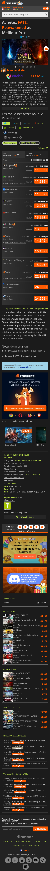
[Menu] (47, 3)
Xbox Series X (27, 127)
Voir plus (25, 108)
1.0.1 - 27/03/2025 (32, 474)
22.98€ (40, 276)
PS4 (28, 123)
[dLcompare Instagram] (21, 860)
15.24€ (40, 265)
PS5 (17, 123)
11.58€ (40, 170)
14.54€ (40, 240)
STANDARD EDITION (29, 143)
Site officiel (9, 457)
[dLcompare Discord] (25, 867)
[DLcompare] (25, 836)
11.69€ (40, 181)
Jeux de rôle (36, 460)
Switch (40, 123)
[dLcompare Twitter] (7, 860)
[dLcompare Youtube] (35, 860)
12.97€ (40, 205)
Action (18, 460)
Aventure (26, 460)
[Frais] (37, 160)
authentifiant (25, 367)
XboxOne (10, 127)
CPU (6, 486)
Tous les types (10, 143)
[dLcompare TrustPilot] (28, 860)
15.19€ (40, 251)
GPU (6, 492)
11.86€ (40, 194)
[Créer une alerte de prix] (46, 49)
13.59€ (40, 229)
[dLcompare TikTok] (42, 860)
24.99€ (40, 287)
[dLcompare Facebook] (14, 860)
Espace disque (10, 497)
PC (7, 123)
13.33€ (40, 217)
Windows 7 (12, 483)
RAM (6, 489)
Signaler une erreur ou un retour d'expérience (26, 308)
